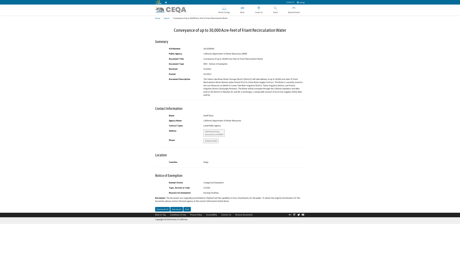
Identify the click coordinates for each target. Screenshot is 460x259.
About (242, 12)
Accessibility (211, 214)
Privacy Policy (196, 214)
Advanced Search (294, 12)
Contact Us (290, 2)
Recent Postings (224, 12)
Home (157, 18)
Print (187, 209)
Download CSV (162, 209)
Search (275, 12)
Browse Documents (244, 214)
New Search (176, 209)
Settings (302, 2)
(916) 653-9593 (211, 141)
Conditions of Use (178, 214)
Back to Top (160, 214)
